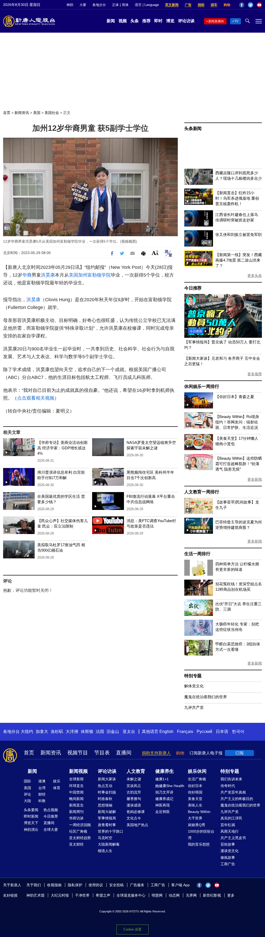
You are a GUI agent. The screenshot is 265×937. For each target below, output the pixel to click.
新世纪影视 (212, 895)
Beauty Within (199, 812)
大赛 (82, 5)
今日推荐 (193, 288)
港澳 (42, 781)
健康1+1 (162, 779)
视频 (123, 21)
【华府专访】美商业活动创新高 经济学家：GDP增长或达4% (62, 448)
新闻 (111, 21)
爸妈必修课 (136, 812)
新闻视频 (78, 771)
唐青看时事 (107, 825)
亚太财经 (76, 844)
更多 (230, 895)
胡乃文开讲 (164, 792)
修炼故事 (227, 857)
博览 (170, 21)
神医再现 (162, 805)
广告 (188, 5)
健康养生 (164, 771)
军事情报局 (107, 818)
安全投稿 (116, 885)
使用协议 (96, 885)
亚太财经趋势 (80, 838)
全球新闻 (76, 779)
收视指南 (54, 885)
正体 (115, 5)
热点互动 (105, 786)
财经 (42, 794)
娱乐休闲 (197, 771)
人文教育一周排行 (201, 491)
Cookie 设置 (132, 929)
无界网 (191, 895)
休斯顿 (87, 731)
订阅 (239, 753)
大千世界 (195, 818)
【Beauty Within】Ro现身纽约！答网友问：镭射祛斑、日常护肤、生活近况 (237, 422)
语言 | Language (147, 5)
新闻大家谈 (107, 779)
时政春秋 (105, 799)
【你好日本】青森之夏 (234, 396)
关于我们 (33, 885)
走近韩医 (162, 812)
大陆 (27, 801)
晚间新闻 (76, 799)
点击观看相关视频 (35, 398)
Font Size (155, 252)
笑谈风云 (134, 786)
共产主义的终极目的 (236, 799)
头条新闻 (193, 128)
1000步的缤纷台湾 (201, 834)
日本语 (222, 731)
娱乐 (56, 781)
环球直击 (76, 786)
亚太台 (129, 731)
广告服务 (137, 885)
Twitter (250, 5)
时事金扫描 (107, 792)
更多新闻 (254, 479)
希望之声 (103, 895)
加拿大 (42, 731)
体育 (56, 788)
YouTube (259, 5)
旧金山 (113, 731)
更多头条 (254, 275)
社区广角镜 (78, 831)
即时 (158, 21)
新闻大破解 (107, 812)
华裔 (27, 275)
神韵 (70, 5)
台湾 (42, 788)
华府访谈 (76, 818)
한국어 (238, 731)
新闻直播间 (216, 21)
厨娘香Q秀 (196, 825)
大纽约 (27, 731)
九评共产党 (194, 707)
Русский (204, 731)
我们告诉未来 (231, 779)
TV (236, 21)
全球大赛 (50, 829)
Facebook (241, 5)
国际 (27, 781)
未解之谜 (134, 779)
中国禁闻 (76, 792)
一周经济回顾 (80, 825)
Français (185, 731)
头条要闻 (31, 810)
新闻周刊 (76, 812)
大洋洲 (72, 731)
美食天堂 (195, 799)
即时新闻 (31, 816)
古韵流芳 (134, 792)
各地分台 (99, 5)
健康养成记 (164, 799)
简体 (125, 5)
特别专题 (193, 675)
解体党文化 (194, 686)
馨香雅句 (134, 799)
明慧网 (157, 895)
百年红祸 (227, 825)
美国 (36, 113)
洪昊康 (48, 275)
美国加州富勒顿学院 (90, 275)
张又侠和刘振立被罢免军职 (238, 234)
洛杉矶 (57, 731)
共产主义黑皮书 (233, 838)
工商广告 (227, 864)
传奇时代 (227, 786)
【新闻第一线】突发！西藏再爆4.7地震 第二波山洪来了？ (238, 260)
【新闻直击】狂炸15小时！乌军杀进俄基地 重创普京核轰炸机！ (237, 198)
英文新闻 (172, 5)
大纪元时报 (60, 895)
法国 (100, 731)
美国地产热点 (137, 825)
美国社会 (52, 113)
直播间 (123, 752)
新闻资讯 (21, 113)
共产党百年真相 (233, 792)
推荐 (146, 21)
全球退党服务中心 (130, 895)
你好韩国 (195, 792)
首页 (6, 113)
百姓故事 (227, 844)
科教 (42, 801)
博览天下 (31, 823)
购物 (227, 5)
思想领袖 (105, 805)
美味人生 (195, 805)
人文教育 (136, 771)
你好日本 (195, 786)
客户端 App (180, 885)
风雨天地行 (229, 831)
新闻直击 (76, 805)
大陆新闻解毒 (109, 844)
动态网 (174, 895)
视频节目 (77, 752)
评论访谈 (186, 21)
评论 (27, 794)
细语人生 (105, 851)
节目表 (102, 752)
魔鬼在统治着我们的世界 (205, 697)
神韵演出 (31, 829)
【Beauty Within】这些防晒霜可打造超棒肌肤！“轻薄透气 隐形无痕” (238, 463)
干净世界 (82, 895)
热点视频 (50, 810)
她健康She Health (169, 786)
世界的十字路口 (110, 831)
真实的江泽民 (231, 818)
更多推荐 (254, 374)
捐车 (214, 5)
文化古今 (134, 818)
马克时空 (105, 838)
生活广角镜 (197, 779)
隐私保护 (75, 885)
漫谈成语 (134, 805)
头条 (134, 21)
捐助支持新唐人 (156, 753)
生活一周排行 (197, 553)
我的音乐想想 (199, 844)
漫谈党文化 (229, 851)
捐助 (201, 5)
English (166, 731)
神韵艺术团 (35, 895)
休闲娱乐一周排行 (201, 386)
